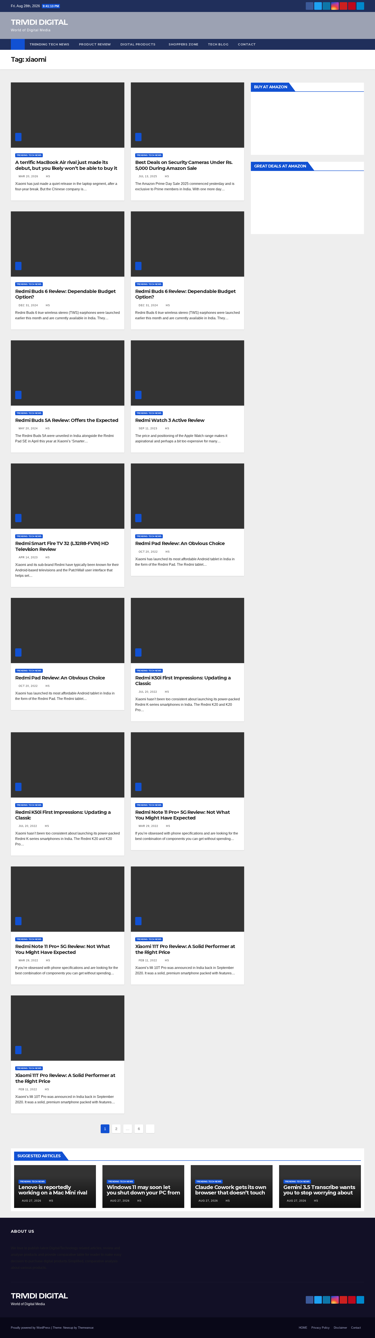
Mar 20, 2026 (28, 176)
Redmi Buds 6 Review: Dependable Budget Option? (65, 294)
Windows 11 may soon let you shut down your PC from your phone (143, 1192)
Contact (247, 44)
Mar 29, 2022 (148, 826)
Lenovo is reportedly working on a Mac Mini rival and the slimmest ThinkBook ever (52, 1195)
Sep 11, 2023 (148, 428)
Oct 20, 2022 (148, 551)
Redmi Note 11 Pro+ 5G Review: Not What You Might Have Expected (182, 815)
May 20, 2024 (28, 428)
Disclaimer (340, 1327)
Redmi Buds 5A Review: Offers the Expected (66, 420)
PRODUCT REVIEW (95, 44)
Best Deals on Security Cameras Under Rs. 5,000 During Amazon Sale (183, 165)
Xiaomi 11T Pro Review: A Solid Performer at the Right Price (185, 949)
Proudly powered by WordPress (31, 1327)
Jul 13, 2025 (148, 176)
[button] (361, 44)
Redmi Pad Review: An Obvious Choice (180, 543)
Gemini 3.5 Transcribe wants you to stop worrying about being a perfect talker (319, 1192)
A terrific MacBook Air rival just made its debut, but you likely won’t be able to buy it (66, 165)
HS (47, 176)
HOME (303, 1327)
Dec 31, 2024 (28, 305)
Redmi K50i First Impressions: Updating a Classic (183, 680)
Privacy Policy (320, 1327)
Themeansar (85, 1327)
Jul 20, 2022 (148, 691)
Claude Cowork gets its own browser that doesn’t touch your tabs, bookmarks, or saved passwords (230, 1195)
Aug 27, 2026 (31, 1200)
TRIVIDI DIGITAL (39, 22)
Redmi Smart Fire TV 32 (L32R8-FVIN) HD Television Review (62, 546)
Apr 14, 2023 (28, 557)
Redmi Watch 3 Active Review (169, 420)
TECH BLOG (218, 44)
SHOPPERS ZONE (183, 44)
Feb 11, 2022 (148, 960)
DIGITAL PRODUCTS (138, 44)
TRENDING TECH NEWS (49, 44)
